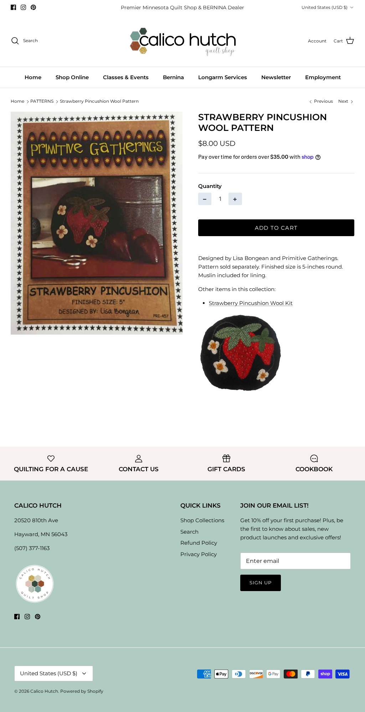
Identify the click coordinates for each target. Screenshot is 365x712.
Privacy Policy (198, 554)
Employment (323, 77)
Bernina (173, 77)
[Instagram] (23, 7)
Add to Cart (276, 227)
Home (33, 77)
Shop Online (72, 77)
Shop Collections (202, 520)
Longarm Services (222, 77)
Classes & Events (126, 77)
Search (189, 531)
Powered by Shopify (81, 691)
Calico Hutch (44, 691)
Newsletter (276, 77)
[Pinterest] (33, 7)
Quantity (210, 186)
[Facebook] (13, 7)
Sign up (261, 582)
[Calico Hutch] (183, 41)
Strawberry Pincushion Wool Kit (251, 303)
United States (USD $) (325, 7)
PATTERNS (41, 101)
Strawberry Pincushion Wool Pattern (99, 101)
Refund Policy (198, 542)
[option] (96, 223)
